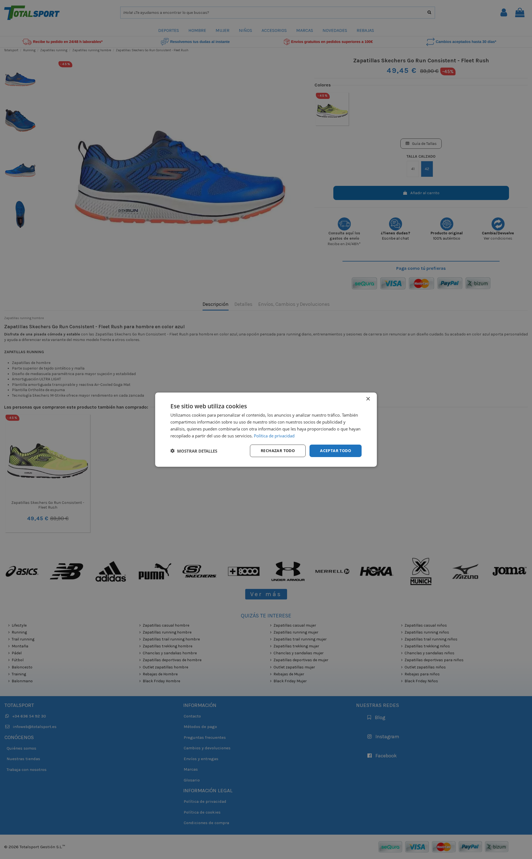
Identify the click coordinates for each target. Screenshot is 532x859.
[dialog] (266, 429)
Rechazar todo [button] (278, 450)
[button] (193, 451)
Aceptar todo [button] (335, 450)
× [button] (368, 399)
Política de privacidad (274, 435)
